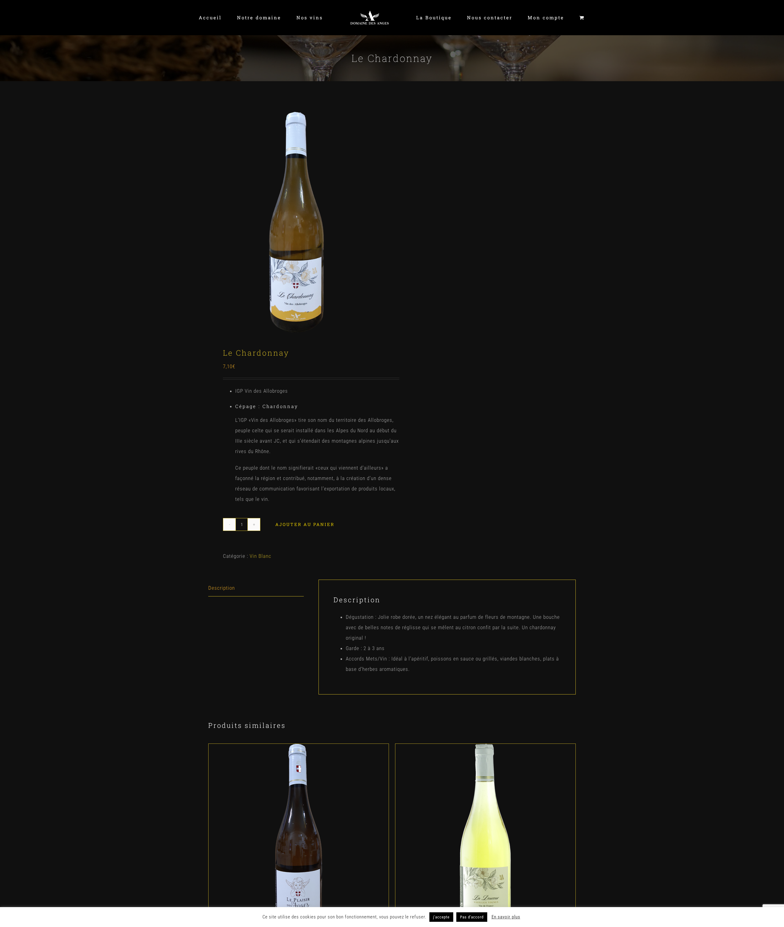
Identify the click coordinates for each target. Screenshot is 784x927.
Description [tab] (221, 588)
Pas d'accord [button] (472, 917)
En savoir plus (506, 917)
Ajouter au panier (304, 524)
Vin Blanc (260, 556)
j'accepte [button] (441, 917)
